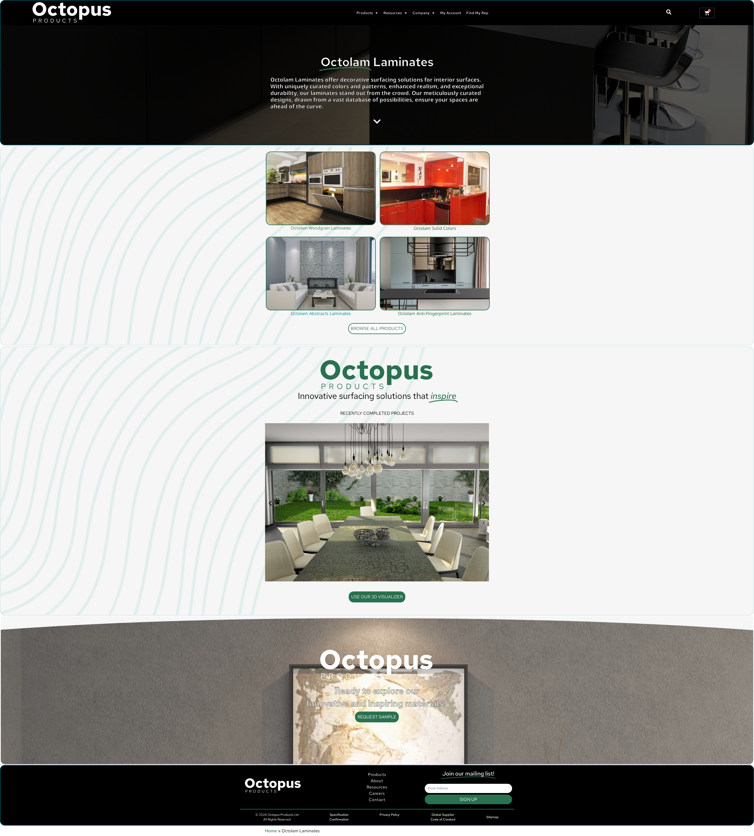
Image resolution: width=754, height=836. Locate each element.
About (377, 780)
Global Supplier (443, 815)
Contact (377, 799)
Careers (377, 793)
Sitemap (492, 817)
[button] (270, 503)
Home (271, 831)
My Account (450, 13)
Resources (377, 787)
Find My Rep (477, 13)
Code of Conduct (443, 819)
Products (377, 774)
